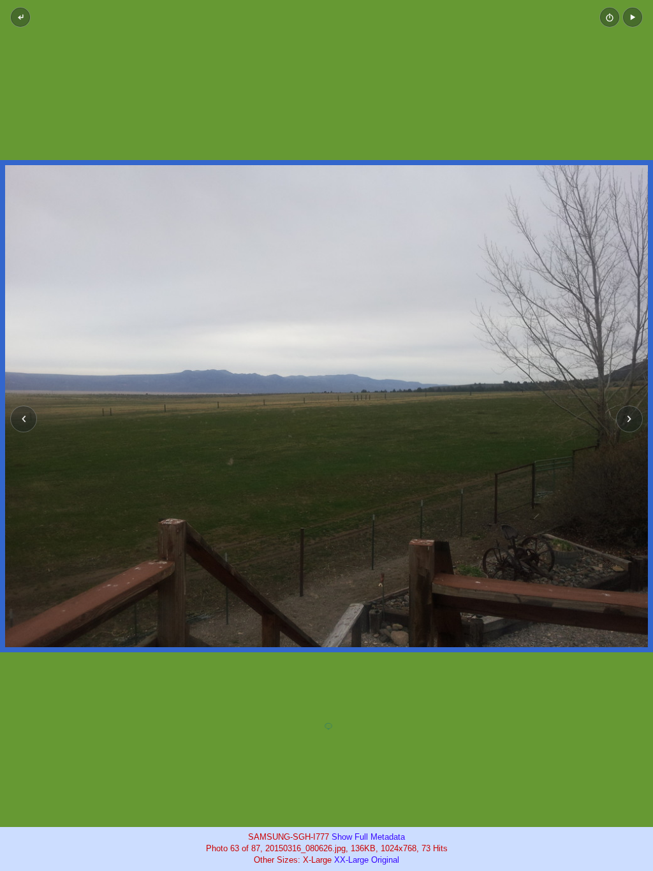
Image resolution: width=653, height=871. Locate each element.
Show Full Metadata (368, 837)
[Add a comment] (328, 727)
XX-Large (351, 860)
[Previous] (23, 419)
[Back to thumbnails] (20, 17)
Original (385, 860)
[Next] (629, 419)
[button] (632, 17)
